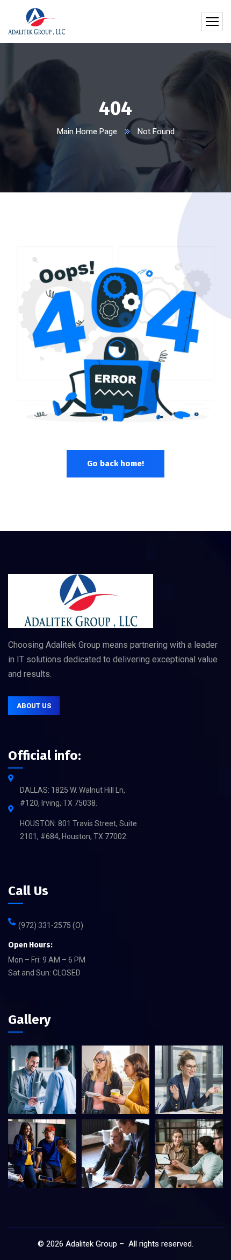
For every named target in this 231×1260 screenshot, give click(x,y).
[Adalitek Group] (36, 21)
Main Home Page (87, 131)
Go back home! (115, 463)
